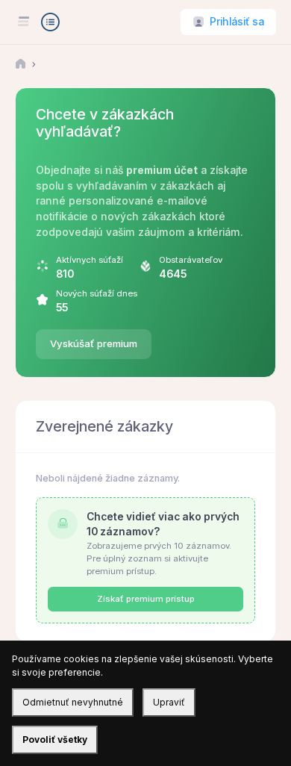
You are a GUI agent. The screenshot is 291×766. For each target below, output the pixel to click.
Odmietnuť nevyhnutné (72, 702)
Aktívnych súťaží (89, 260)
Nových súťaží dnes (96, 293)
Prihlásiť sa (237, 22)
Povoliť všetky (54, 739)
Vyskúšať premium (93, 343)
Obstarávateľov (190, 260)
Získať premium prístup (146, 599)
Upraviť (169, 702)
